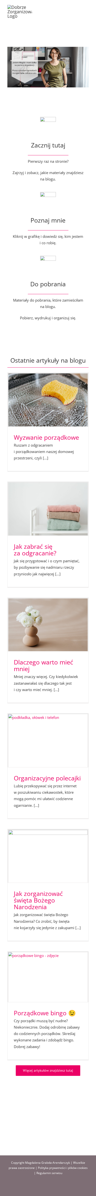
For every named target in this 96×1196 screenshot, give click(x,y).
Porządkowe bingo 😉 (45, 1013)
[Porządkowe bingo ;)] (48, 977)
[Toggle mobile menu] (87, 7)
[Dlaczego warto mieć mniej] (48, 624)
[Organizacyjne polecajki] (48, 740)
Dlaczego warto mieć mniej (43, 665)
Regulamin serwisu (49, 1173)
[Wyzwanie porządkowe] (48, 399)
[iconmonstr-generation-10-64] (48, 193)
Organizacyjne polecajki (47, 778)
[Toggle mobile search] (78, 7)
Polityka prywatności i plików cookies (63, 1168)
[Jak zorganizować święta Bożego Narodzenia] (48, 856)
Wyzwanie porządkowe (46, 437)
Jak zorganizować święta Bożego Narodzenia (38, 900)
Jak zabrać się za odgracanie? (35, 549)
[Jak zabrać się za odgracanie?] (48, 509)
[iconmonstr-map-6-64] (48, 118)
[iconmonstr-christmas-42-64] (48, 257)
